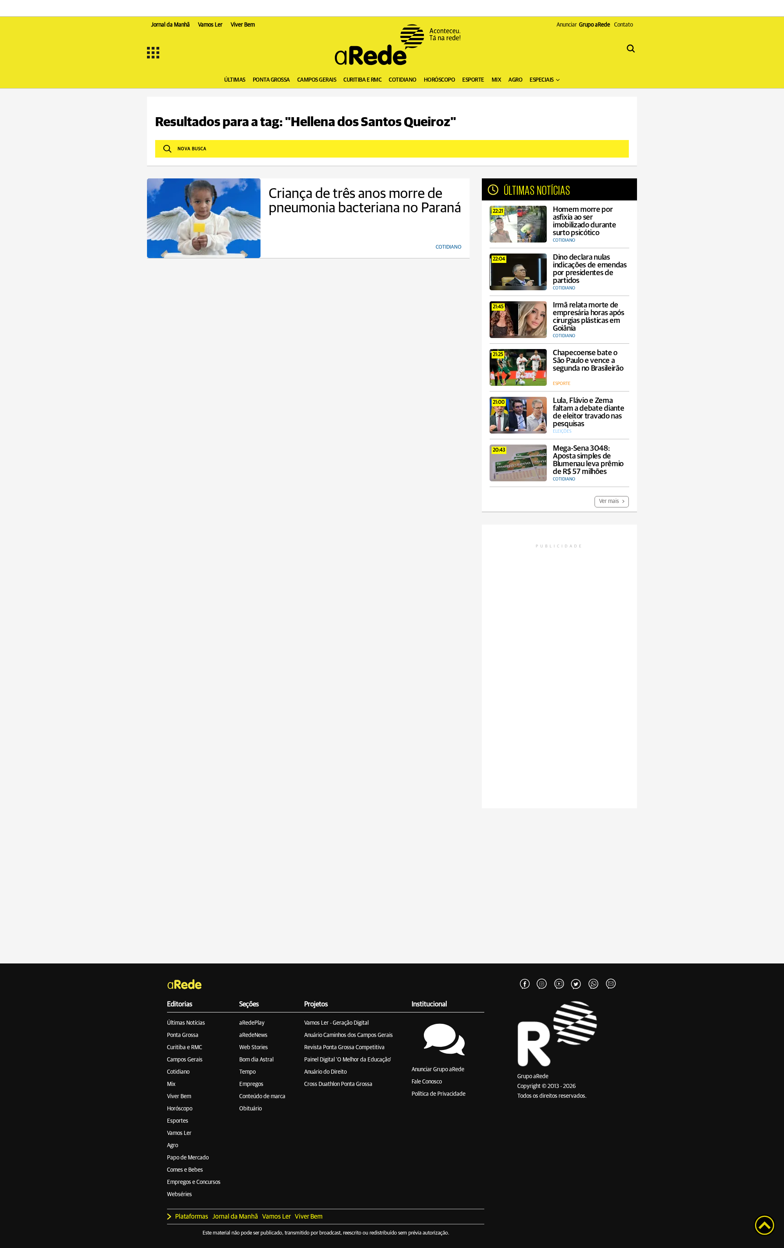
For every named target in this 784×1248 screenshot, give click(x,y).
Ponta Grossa (182, 1035)
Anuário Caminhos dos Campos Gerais (348, 1035)
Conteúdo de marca (262, 1096)
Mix (171, 1084)
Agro (172, 1145)
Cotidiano (178, 1072)
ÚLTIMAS (234, 80)
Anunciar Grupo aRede (438, 1069)
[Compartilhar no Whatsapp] (593, 984)
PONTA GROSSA (271, 80)
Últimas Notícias (186, 1023)
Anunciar (583, 25)
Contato (623, 25)
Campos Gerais (185, 1060)
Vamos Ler (179, 1133)
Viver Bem (179, 1096)
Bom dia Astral (256, 1060)
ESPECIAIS (542, 80)
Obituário (250, 1109)
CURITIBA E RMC (362, 80)
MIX (496, 80)
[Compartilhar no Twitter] (576, 984)
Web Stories (253, 1047)
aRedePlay (252, 1023)
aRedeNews (253, 1035)
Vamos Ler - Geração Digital (336, 1023)
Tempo (247, 1072)
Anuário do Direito (325, 1072)
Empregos (251, 1084)
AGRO (515, 80)
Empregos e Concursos (193, 1182)
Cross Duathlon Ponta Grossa (338, 1084)
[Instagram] (541, 984)
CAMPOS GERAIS (316, 80)
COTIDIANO (402, 80)
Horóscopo (179, 1109)
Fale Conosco (427, 1082)
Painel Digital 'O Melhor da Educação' (347, 1060)
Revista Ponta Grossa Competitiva (344, 1047)
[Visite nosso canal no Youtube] (559, 984)
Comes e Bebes (185, 1170)
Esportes (177, 1121)
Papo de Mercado (188, 1158)
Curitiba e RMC (184, 1047)
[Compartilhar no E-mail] (610, 984)
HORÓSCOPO (439, 80)
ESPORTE (473, 80)
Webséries (179, 1194)
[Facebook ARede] (524, 984)
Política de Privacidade (439, 1094)
